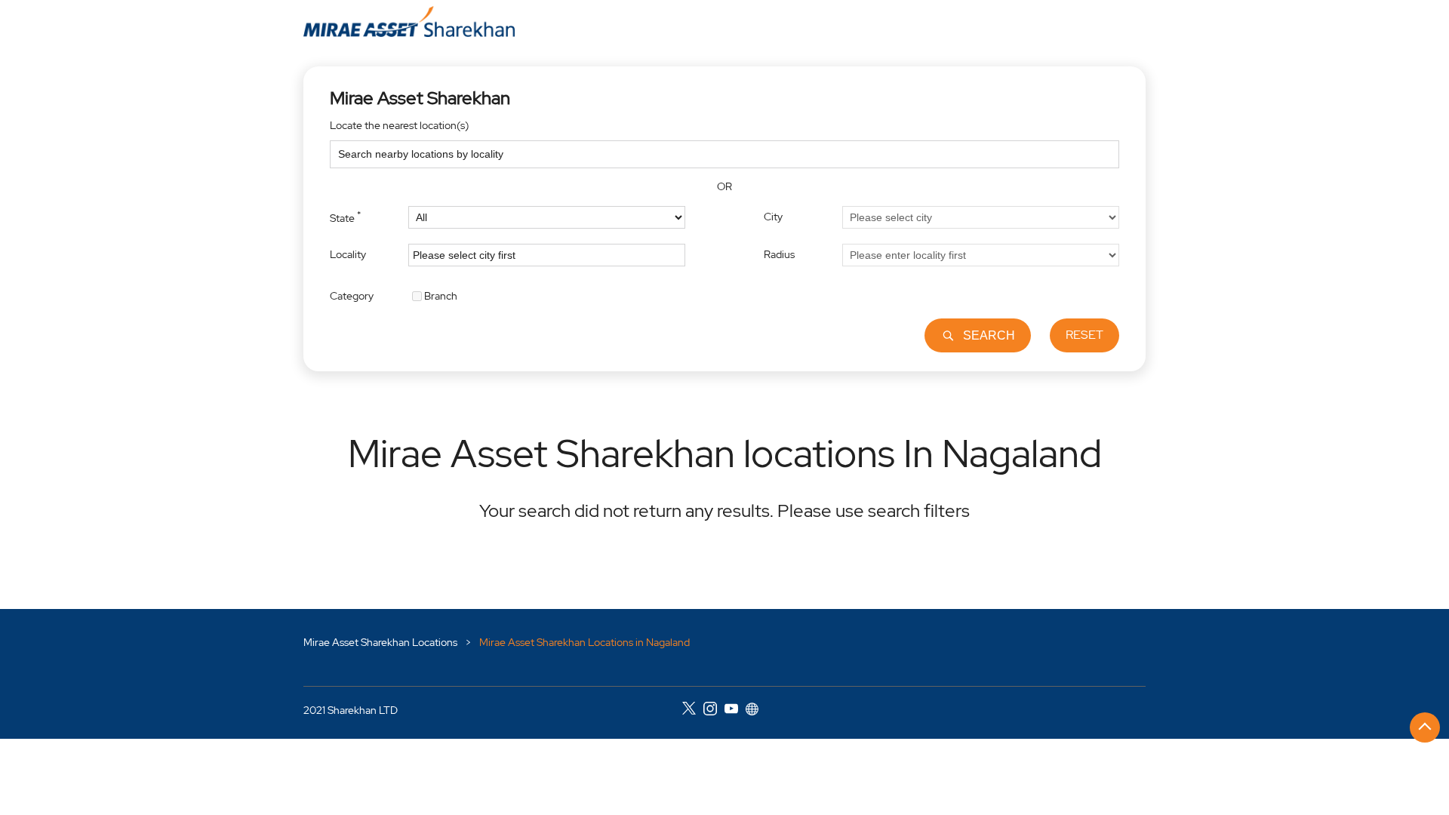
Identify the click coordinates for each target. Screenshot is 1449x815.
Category (352, 295)
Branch (440, 295)
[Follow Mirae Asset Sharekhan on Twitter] (692, 711)
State (345, 216)
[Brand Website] (756, 711)
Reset (1084, 335)
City (773, 216)
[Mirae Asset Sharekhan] (409, 21)
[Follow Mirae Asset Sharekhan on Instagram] (713, 711)
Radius (779, 254)
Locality (348, 254)
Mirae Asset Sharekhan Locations (381, 642)
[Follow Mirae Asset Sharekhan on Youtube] (735, 711)
